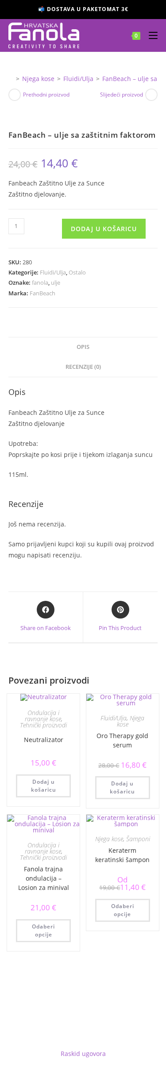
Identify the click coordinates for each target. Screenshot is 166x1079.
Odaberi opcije (43, 930)
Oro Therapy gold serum (122, 740)
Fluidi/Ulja (53, 272)
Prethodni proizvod (46, 94)
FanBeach (42, 293)
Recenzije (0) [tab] (83, 367)
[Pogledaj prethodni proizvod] (14, 95)
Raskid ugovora (83, 1053)
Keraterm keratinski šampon (122, 855)
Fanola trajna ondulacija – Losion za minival (43, 878)
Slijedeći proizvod (121, 94)
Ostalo (77, 272)
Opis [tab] (83, 347)
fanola (40, 282)
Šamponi (138, 839)
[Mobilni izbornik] (150, 35)
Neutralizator (43, 739)
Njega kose (131, 721)
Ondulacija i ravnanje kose (43, 715)
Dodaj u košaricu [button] (43, 785)
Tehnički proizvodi (43, 725)
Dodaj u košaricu (104, 228)
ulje (55, 282)
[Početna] (10, 78)
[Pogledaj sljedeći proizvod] (151, 95)
